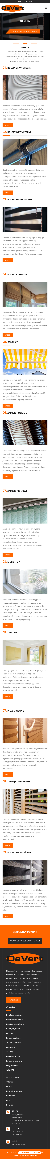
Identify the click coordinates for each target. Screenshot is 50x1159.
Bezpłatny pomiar (14, 1091)
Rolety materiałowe (15, 1024)
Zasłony (9, 1052)
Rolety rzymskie (13, 1029)
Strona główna (19, 31)
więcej (7, 125)
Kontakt (9, 1105)
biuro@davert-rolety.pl (19, 1144)
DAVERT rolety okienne (29, 1152)
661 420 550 (19, 1132)
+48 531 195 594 (25, 1)
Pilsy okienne (11, 1065)
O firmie (9, 1082)
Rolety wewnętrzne (14, 1019)
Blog (8, 1100)
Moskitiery (10, 1047)
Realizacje (13, 1000)
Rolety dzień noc (13, 1056)
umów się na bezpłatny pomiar (25, 941)
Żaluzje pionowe (13, 1042)
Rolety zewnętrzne (14, 1015)
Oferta (9, 1086)
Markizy (9, 1033)
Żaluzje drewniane (14, 1061)
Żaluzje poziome (13, 1038)
